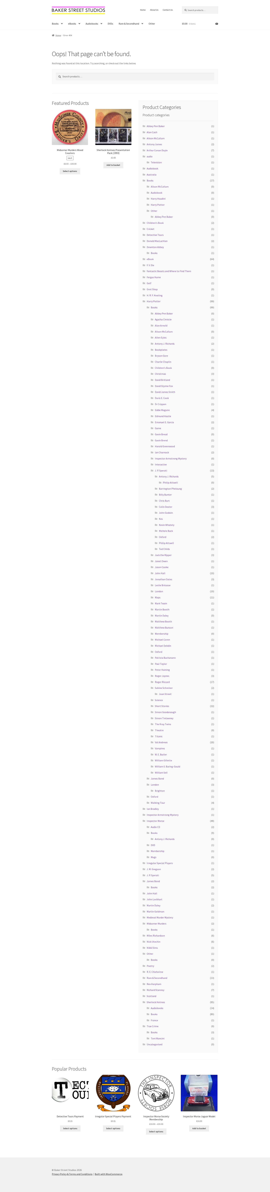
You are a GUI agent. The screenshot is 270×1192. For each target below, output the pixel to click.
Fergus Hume (154, 277)
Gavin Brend (161, 440)
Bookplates (161, 349)
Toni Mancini (157, 1038)
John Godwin (166, 512)
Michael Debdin (163, 645)
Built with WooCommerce (108, 1174)
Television (156, 162)
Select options (70, 171)
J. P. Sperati (161, 470)
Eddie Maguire (162, 410)
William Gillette (163, 760)
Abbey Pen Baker (156, 126)
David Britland (162, 379)
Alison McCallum (156, 138)
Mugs (153, 857)
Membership (161, 633)
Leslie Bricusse (162, 585)
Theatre (159, 730)
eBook (150, 259)
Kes (161, 518)
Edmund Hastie (163, 416)
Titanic (158, 736)
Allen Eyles (161, 337)
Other (152, 23)
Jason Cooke (161, 567)
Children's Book (155, 222)
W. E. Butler (161, 754)
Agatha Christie (163, 319)
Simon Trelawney (164, 718)
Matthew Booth (163, 621)
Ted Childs (164, 549)
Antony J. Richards (165, 343)
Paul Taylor (161, 663)
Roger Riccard (162, 682)
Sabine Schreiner (164, 687)
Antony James (154, 144)
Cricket (150, 228)
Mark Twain (161, 603)
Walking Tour (158, 802)
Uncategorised (154, 1044)
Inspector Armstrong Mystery (171, 458)
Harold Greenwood (165, 446)
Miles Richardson (156, 935)
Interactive (161, 464)
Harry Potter (158, 204)
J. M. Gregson (154, 869)
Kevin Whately (166, 524)
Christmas (160, 373)
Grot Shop (152, 289)
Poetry (150, 965)
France (154, 1020)
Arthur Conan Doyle (157, 150)
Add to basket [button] (113, 165)
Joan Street (165, 694)
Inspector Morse (155, 820)
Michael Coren (162, 639)
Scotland (151, 996)
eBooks (72, 23)
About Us (154, 9)
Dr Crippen (160, 404)
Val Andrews (161, 742)
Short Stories (162, 706)
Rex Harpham (154, 984)
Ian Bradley (153, 808)
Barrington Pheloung (170, 488)
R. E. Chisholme (155, 971)
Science (159, 700)
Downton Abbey (155, 247)
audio (149, 156)
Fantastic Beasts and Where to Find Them (169, 271)
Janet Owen (161, 561)
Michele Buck (166, 530)
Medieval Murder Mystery (160, 917)
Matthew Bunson (164, 627)
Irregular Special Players (160, 863)
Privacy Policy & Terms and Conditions (72, 1174)
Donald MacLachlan (157, 241)
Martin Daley (161, 615)
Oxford (162, 536)
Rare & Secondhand (129, 23)
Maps (157, 597)
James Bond (157, 778)
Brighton (160, 790)
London (159, 591)
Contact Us (168, 9)
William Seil (161, 772)
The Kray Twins (163, 724)
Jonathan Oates (163, 579)
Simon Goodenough (165, 712)
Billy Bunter (165, 494)
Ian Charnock (162, 452)
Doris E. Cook (162, 398)
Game (158, 428)
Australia (151, 174)
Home (143, 9)
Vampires (160, 748)
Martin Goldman (155, 911)
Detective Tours (155, 234)
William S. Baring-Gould (167, 766)
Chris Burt (164, 500)
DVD (153, 845)
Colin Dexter (165, 506)
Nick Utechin (153, 941)
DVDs (110, 23)
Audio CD (155, 827)
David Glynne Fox (164, 386)
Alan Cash (152, 132)
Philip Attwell (170, 482)
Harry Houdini (158, 198)
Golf (149, 283)
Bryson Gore (161, 355)
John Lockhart (154, 899)
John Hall (160, 573)
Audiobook (152, 168)
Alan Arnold (161, 325)
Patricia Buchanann (165, 657)
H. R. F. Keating (154, 295)
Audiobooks (92, 23)
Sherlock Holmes (156, 1002)
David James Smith (165, 391)
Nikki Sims (152, 947)
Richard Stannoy (155, 990)
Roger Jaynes (162, 675)
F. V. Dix (150, 265)
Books (55, 23)
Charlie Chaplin (163, 361)
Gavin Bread (161, 434)
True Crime (152, 1026)
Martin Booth (162, 609)
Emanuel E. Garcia (164, 422)
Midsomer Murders (156, 923)
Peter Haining (162, 669)
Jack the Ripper (163, 555)
